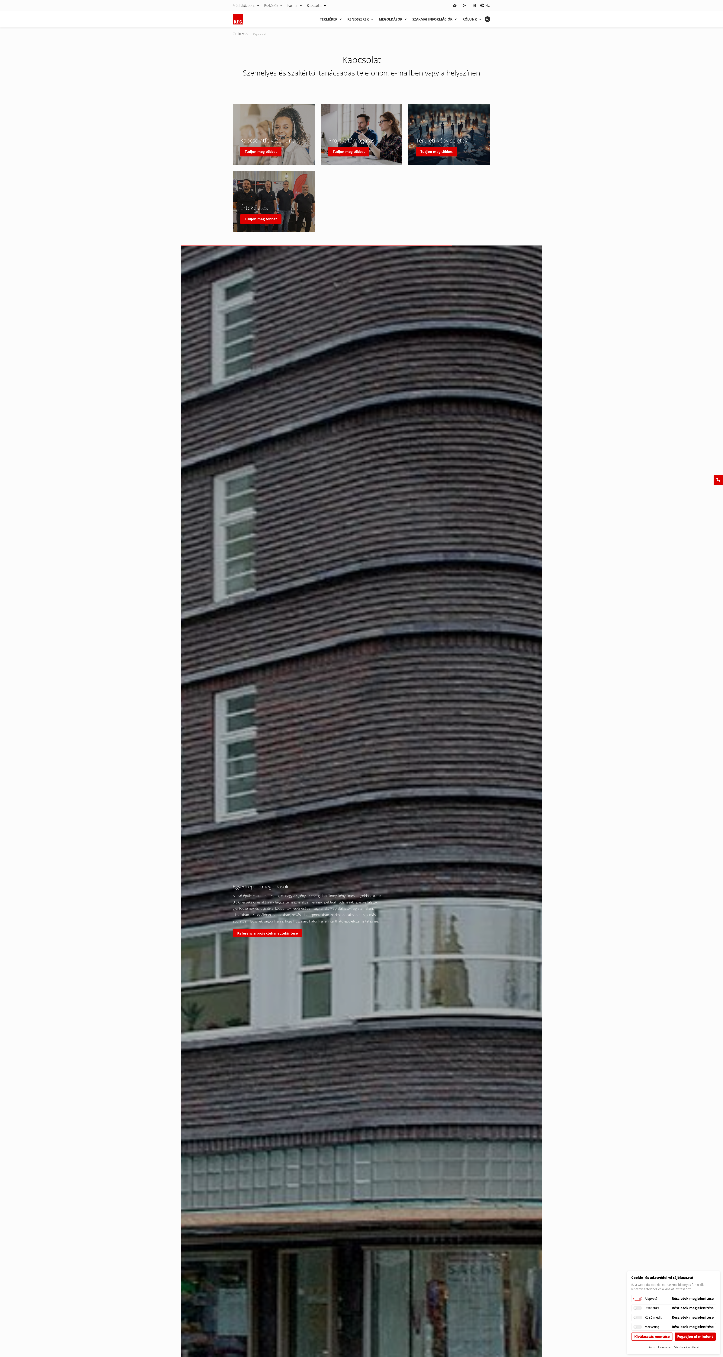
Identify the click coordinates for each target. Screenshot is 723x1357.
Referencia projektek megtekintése (267, 933)
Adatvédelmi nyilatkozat (686, 1347)
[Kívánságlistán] (474, 5)
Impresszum (664, 1347)
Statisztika (652, 1308)
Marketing (652, 1327)
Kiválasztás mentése (652, 1336)
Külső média (653, 1317)
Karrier (652, 1347)
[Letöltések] (455, 5)
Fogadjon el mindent (695, 1336)
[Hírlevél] (464, 5)
